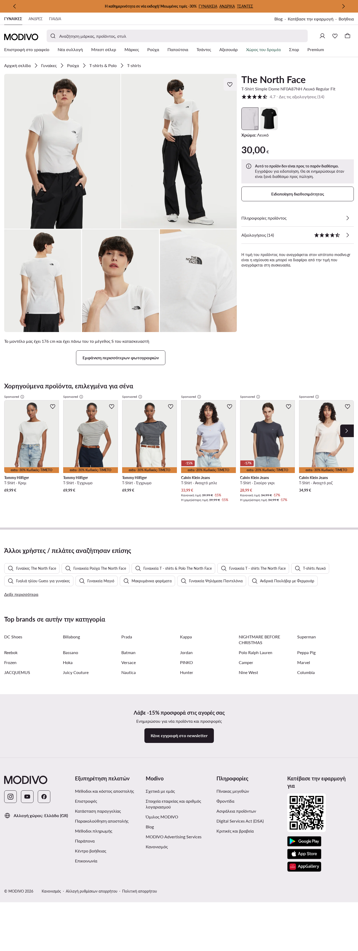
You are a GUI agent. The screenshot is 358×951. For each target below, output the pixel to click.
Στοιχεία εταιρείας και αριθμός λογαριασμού (173, 803)
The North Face (273, 79)
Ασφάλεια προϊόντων (236, 810)
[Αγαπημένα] (335, 36)
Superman (306, 636)
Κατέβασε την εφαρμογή (313, 19)
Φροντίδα (225, 800)
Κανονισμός (178, 846)
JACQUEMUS (17, 672)
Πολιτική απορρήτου (139, 891)
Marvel (303, 662)
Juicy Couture (76, 672)
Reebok (11, 652)
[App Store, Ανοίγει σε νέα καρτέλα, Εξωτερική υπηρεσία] (304, 854)
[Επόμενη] (343, 6)
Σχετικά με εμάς (160, 791)
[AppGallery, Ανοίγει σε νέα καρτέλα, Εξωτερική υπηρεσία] (304, 866)
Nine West (248, 672)
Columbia (306, 672)
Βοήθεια (346, 18)
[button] (62, 151)
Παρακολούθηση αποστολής (101, 820)
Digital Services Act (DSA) (240, 820)
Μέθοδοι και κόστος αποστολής (104, 791)
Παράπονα (85, 840)
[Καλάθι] (347, 36)
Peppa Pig (306, 652)
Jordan (186, 652)
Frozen (10, 662)
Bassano (70, 652)
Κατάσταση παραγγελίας (98, 810)
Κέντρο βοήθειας (90, 850)
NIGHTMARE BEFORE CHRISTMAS (259, 639)
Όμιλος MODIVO (179, 816)
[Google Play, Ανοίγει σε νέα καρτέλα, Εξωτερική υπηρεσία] (304, 841)
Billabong (71, 636)
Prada (126, 636)
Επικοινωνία (86, 860)
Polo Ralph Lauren (255, 652)
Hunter (186, 672)
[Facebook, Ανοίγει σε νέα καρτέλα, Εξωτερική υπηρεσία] (44, 796)
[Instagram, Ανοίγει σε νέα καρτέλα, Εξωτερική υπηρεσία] (10, 796)
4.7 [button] (282, 96)
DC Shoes (13, 636)
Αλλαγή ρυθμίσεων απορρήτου (91, 891)
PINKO (186, 662)
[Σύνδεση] (322, 36)
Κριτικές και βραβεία (235, 830)
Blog (281, 19)
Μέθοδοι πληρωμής (93, 830)
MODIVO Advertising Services (179, 836)
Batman (128, 652)
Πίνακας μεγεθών (232, 791)
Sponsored (11, 397)
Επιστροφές (86, 800)
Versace (128, 662)
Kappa (186, 636)
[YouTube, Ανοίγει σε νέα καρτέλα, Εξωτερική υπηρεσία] (27, 796)
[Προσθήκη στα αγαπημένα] (230, 84)
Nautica (128, 672)
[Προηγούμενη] (14, 6)
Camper (246, 662)
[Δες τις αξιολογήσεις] (347, 235)
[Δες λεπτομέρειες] (347, 218)
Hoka (68, 662)
